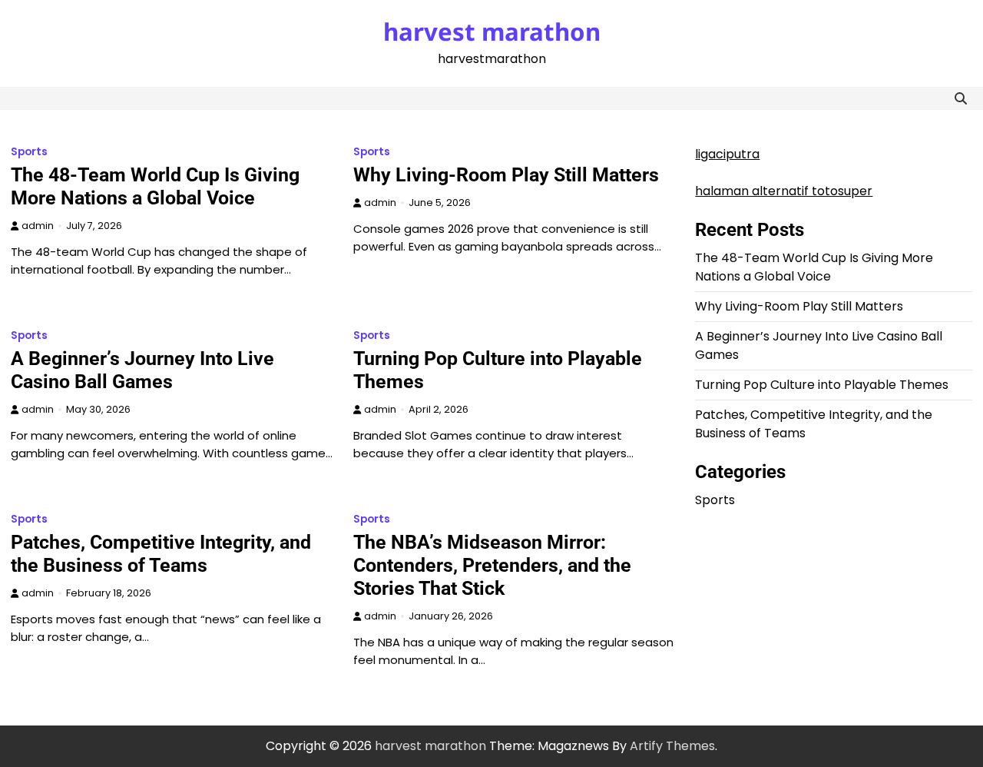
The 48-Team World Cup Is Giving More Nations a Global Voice (155, 186)
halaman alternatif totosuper (783, 191)
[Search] (960, 98)
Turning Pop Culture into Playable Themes (821, 384)
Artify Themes (672, 746)
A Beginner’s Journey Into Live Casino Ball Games (142, 370)
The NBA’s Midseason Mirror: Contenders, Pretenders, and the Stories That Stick (492, 565)
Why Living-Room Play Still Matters (506, 175)
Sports (29, 151)
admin (38, 225)
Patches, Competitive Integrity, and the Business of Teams (161, 553)
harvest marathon (492, 31)
